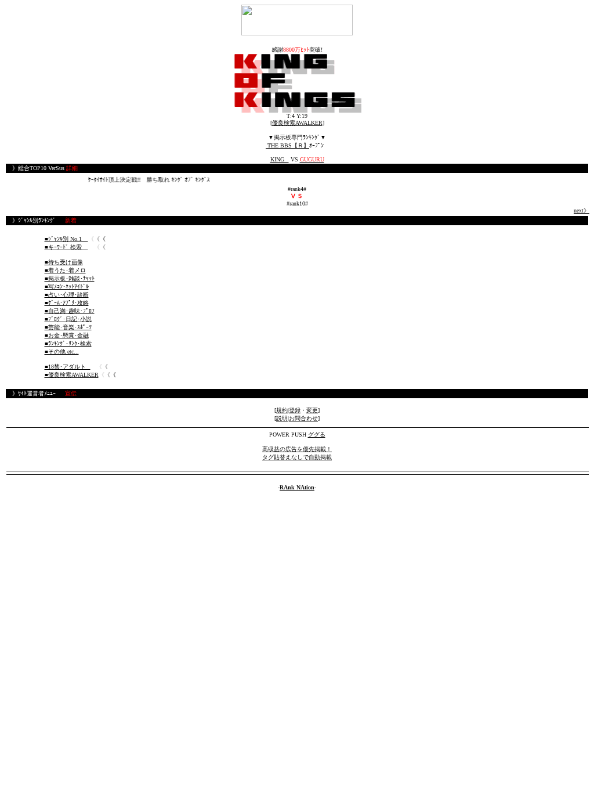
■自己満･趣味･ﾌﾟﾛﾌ (70, 311)
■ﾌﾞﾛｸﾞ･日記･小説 (68, 319)
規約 (282, 410)
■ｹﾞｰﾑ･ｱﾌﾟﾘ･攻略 (67, 303)
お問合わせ (303, 418)
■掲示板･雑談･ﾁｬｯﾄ (70, 278)
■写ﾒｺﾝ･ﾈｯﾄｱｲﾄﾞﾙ (67, 286)
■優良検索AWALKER (72, 375)
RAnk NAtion (297, 487)
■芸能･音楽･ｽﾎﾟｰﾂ (68, 327)
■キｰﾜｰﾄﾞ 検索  (66, 247)
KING (279, 159)
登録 (294, 410)
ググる (316, 434)
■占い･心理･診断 (67, 294)
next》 (581, 210)
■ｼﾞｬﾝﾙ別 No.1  (66, 239)
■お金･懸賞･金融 (67, 335)
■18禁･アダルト (67, 366)
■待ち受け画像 (64, 262)
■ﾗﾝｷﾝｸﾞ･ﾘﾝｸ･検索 (68, 343)
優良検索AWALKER (297, 123)
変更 (312, 410)
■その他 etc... (62, 351)
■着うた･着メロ (65, 270)
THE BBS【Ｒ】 (287, 145)
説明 (282, 418)
